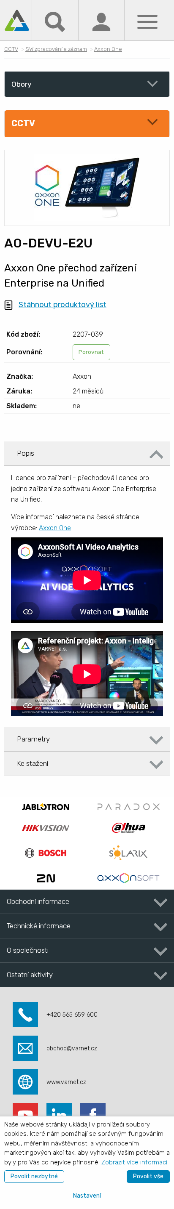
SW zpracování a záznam (56, 49)
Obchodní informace (38, 901)
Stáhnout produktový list (62, 304)
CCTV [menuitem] (23, 123)
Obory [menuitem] (21, 84)
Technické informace (39, 926)
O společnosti (28, 950)
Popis (25, 453)
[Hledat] (55, 21)
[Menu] (147, 21)
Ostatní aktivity (30, 974)
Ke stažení (32, 763)
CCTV (11, 49)
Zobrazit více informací (134, 1162)
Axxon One (108, 49)
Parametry (33, 739)
